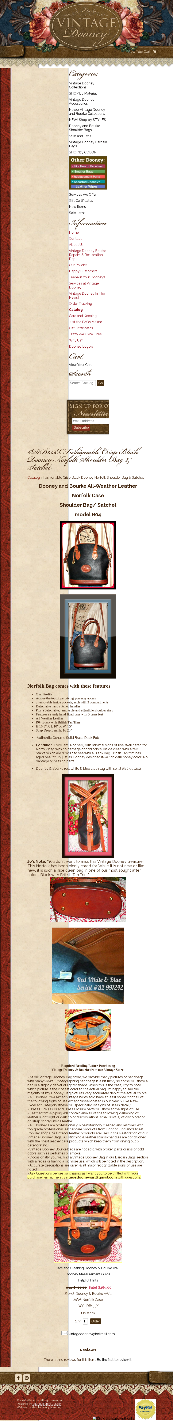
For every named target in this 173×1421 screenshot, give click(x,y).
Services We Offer (82, 194)
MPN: (77, 1300)
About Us (76, 245)
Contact (75, 239)
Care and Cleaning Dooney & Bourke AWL (88, 1268)
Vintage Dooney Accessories (81, 102)
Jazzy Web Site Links (85, 334)
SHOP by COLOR (82, 152)
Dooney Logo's (81, 346)
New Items (77, 207)
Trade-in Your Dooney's (87, 277)
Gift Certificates (81, 201)
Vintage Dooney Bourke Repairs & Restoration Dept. (87, 255)
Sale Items (77, 213)
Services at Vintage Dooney (84, 285)
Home (74, 232)
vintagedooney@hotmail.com (92, 1334)
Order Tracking (80, 304)
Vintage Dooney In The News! (87, 295)
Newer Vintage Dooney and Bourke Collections (87, 112)
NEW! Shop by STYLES (87, 120)
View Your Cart (139, 52)
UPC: (81, 1306)
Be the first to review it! (114, 1360)
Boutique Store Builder (46, 1403)
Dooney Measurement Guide (88, 1274)
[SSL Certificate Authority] (113, 1419)
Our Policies (78, 265)
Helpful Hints (88, 1280)
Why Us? (76, 340)
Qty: (78, 1321)
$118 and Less (80, 136)
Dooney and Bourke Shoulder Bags (84, 128)
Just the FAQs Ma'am (85, 322)
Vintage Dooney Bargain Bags (88, 144)
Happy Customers (83, 271)
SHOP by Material (83, 93)
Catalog (76, 310)
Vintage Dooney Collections (81, 85)
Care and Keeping (83, 316)
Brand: (69, 1294)
